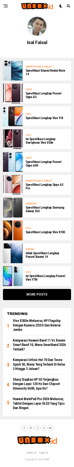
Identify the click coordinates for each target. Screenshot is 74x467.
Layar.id (43, 452)
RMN (46, 459)
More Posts (36, 294)
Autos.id (31, 452)
